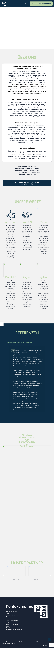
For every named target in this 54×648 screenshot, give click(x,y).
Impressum (41, 641)
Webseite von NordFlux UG (29, 641)
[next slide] (50, 575)
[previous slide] (3, 575)
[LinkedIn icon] (46, 645)
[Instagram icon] (49, 645)
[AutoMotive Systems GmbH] (4, 3)
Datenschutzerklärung (8, 643)
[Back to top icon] (49, 639)
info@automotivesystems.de (15, 630)
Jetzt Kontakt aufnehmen (41, 4)
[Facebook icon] (43, 645)
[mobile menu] (25, 3)
